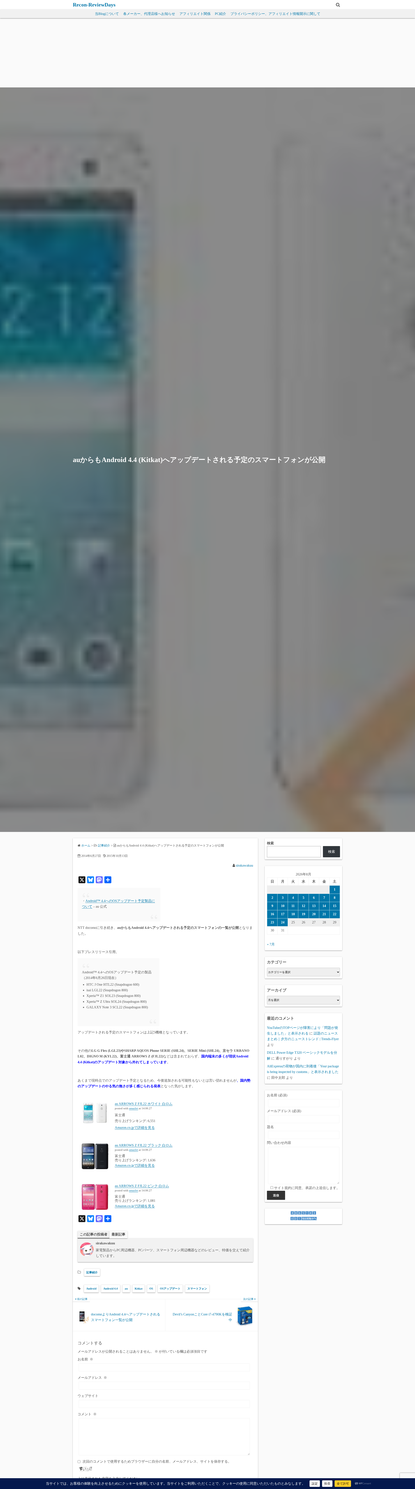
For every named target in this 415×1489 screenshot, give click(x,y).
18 (293, 914)
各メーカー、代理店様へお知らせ (149, 14)
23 (272, 922)
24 (282, 922)
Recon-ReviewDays (94, 5)
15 (334, 906)
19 (303, 914)
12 (303, 906)
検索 (270, 843)
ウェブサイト (88, 1396)
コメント (87, 1414)
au (126, 1288)
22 (334, 914)
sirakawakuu (244, 865)
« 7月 (271, 944)
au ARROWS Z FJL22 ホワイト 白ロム (143, 1104)
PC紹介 (220, 14)
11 (293, 906)
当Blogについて (107, 14)
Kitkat (138, 1288)
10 (282, 906)
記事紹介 (92, 1272)
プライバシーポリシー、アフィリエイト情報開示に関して (275, 14)
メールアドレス (92, 1377)
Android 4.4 (110, 1288)
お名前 (85, 1359)
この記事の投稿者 (93, 1234)
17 (282, 914)
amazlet (133, 1108)
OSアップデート (170, 1288)
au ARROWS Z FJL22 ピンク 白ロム (142, 1186)
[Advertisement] (207, 55)
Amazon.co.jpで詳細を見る (135, 1127)
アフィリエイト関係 (195, 14)
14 (324, 906)
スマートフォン (197, 1288)
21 (324, 914)
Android (91, 1288)
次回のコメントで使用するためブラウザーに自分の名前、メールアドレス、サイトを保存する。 (157, 1461)
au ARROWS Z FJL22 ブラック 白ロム (143, 1145)
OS (151, 1288)
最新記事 (118, 1234)
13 (314, 906)
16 (272, 914)
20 (314, 914)
